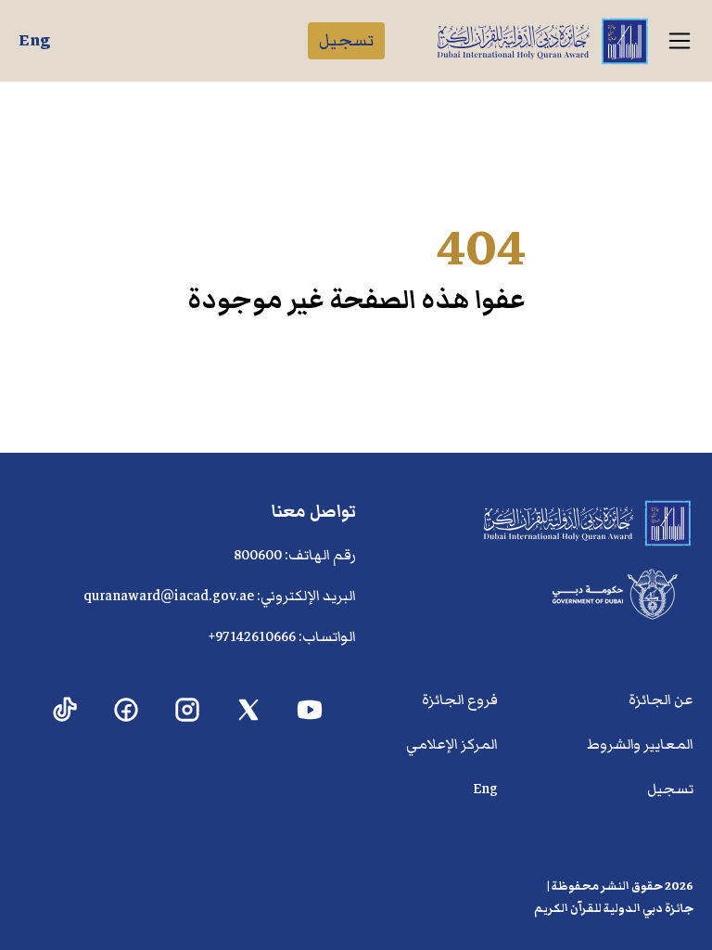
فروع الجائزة (460, 699)
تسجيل (346, 40)
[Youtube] (310, 710)
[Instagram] (187, 710)
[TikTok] (65, 710)
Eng (34, 40)
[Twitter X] (249, 710)
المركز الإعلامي (452, 744)
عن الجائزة (661, 699)
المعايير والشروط (640, 744)
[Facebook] (126, 710)
